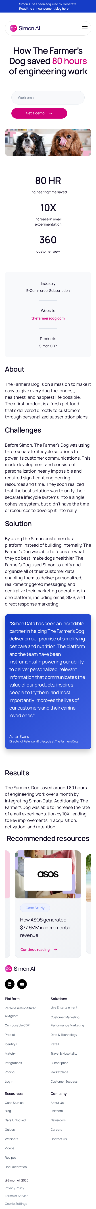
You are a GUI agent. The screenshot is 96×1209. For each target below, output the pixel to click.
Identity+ (11, 1044)
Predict (10, 1034)
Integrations (13, 1063)
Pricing (10, 1072)
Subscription (59, 1063)
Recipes (10, 1157)
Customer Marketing (65, 1017)
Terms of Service (16, 1196)
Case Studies (14, 1102)
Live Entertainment (64, 1007)
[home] (24, 28)
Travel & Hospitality (64, 1053)
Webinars (11, 1139)
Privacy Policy (14, 1188)
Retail (55, 1044)
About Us (57, 1102)
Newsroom (58, 1120)
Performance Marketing (67, 1025)
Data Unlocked (15, 1120)
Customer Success (64, 1081)
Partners (57, 1111)
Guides (10, 1129)
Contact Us (59, 1139)
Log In (9, 1081)
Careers (56, 1129)
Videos (9, 1148)
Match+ (10, 1053)
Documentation (16, 1167)
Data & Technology (64, 1034)
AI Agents (11, 1016)
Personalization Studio (20, 1008)
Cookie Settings (16, 1203)
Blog (8, 1111)
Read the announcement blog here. (44, 8)
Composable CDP (17, 1025)
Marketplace (59, 1072)
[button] (83, 28)
